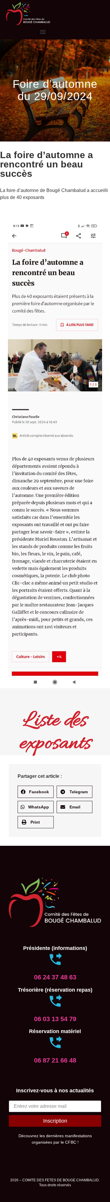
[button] (43, 31)
